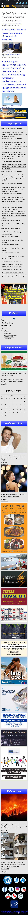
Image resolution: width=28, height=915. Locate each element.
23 (1, 412)
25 (9, 412)
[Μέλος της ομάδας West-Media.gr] (17, 3)
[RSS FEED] (14, 896)
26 (13, 412)
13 (17, 407)
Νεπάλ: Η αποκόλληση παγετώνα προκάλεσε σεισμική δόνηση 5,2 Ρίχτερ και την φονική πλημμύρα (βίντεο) (14, 199)
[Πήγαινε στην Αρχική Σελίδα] (23, 880)
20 (17, 409)
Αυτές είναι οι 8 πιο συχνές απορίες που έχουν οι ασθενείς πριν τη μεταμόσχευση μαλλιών (13, 458)
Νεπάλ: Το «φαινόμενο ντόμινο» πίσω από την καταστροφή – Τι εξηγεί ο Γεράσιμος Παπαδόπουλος (13, 189)
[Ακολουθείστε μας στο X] (11, 889)
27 (17, 412)
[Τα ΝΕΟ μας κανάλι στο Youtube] (7, 896)
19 (13, 409)
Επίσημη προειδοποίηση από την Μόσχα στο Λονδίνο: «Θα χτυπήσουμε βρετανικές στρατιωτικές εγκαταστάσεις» (14, 144)
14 (21, 407)
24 (5, 412)
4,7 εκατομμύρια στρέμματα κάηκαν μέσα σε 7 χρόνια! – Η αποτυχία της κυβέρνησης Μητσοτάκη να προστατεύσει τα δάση (14, 826)
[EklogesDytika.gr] (14, 6)
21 (21, 409)
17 (5, 409)
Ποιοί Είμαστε (24, 911)
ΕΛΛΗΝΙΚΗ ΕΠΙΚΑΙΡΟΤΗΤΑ (14, 54)
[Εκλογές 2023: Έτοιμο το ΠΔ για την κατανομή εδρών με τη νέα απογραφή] (12, 47)
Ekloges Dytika (7, 912)
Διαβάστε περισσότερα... (7, 55)
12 (13, 407)
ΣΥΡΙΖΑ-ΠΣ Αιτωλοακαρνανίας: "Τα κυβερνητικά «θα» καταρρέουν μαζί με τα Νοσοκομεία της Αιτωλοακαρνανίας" (14, 275)
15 (24, 407)
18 (9, 409)
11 (9, 407)
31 (5, 415)
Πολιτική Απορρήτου (6, 911)
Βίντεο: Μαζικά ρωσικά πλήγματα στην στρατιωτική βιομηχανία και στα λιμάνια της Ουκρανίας (14, 166)
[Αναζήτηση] (26, 3)
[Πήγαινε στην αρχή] (16, 880)
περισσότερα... (4, 384)
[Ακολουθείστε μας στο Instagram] (17, 889)
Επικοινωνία (14, 912)
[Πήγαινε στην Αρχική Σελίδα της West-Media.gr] (7, 880)
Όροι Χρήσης (16, 911)
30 (1, 415)
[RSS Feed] (20, 3)
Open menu (5, 317)
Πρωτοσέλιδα (22, 912)
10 (5, 407)
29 (24, 412)
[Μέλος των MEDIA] (14, 904)
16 (1, 409)
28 (21, 412)
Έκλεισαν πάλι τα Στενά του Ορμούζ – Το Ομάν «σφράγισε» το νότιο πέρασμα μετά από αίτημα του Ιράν (14, 134)
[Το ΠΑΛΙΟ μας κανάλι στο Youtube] (23, 889)
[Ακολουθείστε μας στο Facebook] (23, 3)
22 (24, 409)
